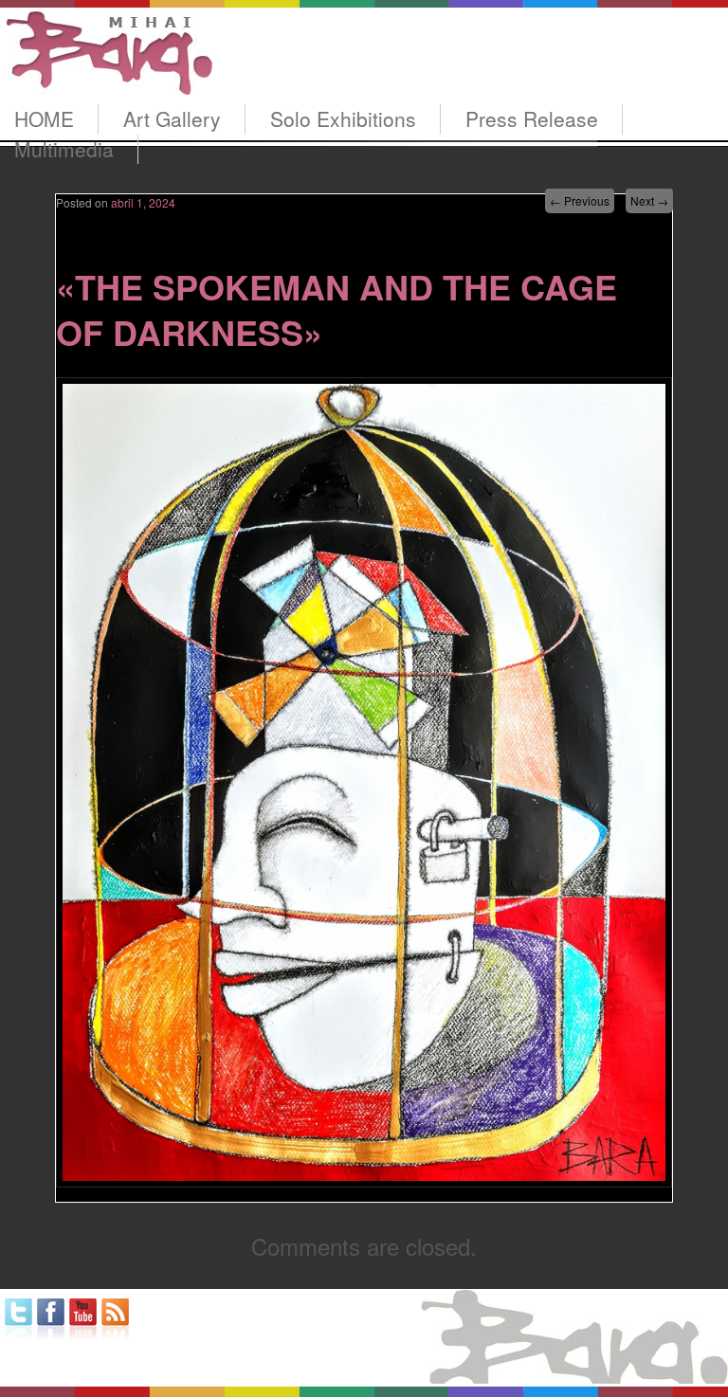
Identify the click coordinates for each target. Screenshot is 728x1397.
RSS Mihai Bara (115, 1318)
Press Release (531, 118)
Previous (580, 200)
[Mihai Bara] (106, 77)
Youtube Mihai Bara (83, 1318)
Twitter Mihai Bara (18, 1318)
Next (649, 200)
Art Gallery (172, 118)
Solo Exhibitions (343, 118)
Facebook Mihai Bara (50, 1318)
